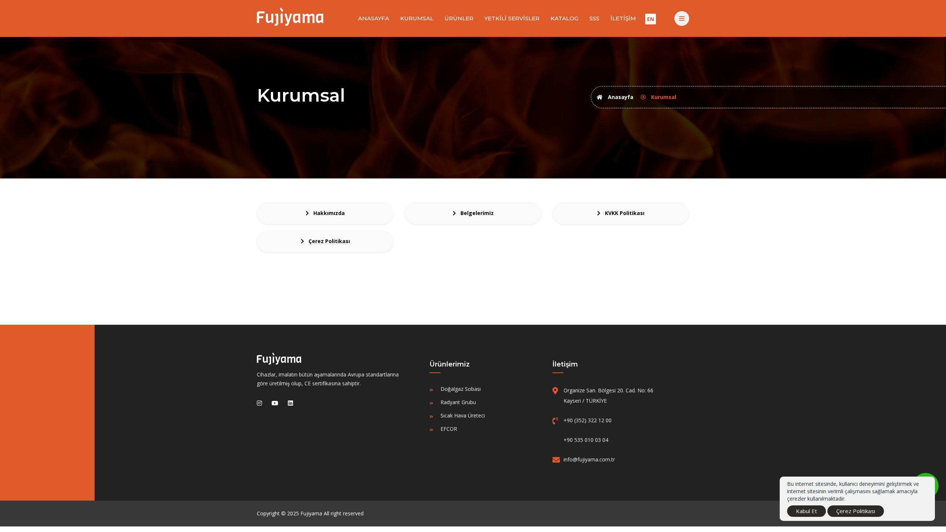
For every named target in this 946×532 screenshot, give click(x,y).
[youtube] (275, 403)
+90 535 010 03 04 (586, 439)
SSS (594, 18)
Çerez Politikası (327, 241)
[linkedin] (290, 403)
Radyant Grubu (458, 402)
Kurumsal (416, 18)
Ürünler (459, 18)
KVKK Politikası (622, 212)
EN (650, 19)
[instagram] (259, 403)
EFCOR (448, 428)
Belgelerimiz (475, 212)
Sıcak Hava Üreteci (462, 415)
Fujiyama (311, 513)
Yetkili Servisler (512, 18)
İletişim (623, 18)
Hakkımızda (327, 212)
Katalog (564, 18)
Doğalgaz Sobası (460, 388)
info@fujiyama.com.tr (589, 459)
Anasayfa (373, 18)
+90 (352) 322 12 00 (588, 420)
